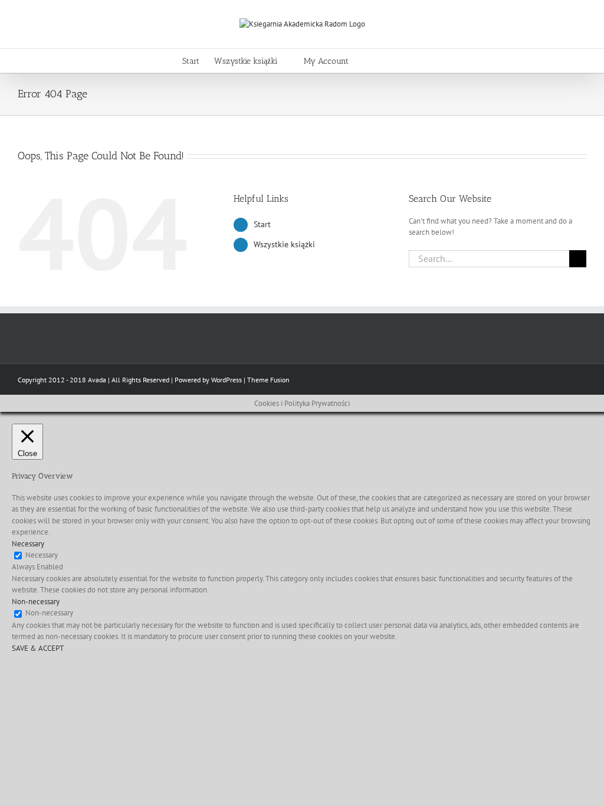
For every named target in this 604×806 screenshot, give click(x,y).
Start (262, 224)
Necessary (41, 555)
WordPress (226, 379)
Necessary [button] (28, 544)
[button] (404, 61)
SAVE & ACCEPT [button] (38, 648)
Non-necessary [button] (36, 602)
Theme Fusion (268, 379)
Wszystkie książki (284, 244)
